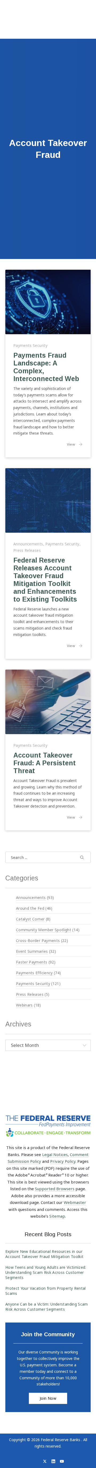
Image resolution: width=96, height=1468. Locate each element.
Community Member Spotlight (43, 929)
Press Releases (27, 550)
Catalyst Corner (30, 919)
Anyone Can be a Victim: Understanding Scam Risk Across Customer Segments (46, 1307)
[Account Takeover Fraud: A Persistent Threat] (48, 702)
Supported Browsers (54, 1188)
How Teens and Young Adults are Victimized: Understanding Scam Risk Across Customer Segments (45, 1272)
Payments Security (30, 345)
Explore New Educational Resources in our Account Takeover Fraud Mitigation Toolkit (44, 1254)
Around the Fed (30, 908)
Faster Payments (31, 962)
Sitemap (57, 1216)
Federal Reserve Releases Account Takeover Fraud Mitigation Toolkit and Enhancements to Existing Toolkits (45, 579)
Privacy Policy (62, 1161)
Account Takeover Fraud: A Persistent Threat (44, 762)
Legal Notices (55, 1154)
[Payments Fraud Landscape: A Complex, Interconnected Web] (48, 302)
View (75, 444)
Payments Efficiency (34, 972)
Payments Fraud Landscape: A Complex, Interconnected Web (46, 366)
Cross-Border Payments (38, 940)
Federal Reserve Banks (61, 1439)
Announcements (28, 543)
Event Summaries (32, 951)
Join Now (48, 1398)
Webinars (24, 1005)
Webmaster (75, 1202)
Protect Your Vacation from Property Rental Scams (45, 1291)
